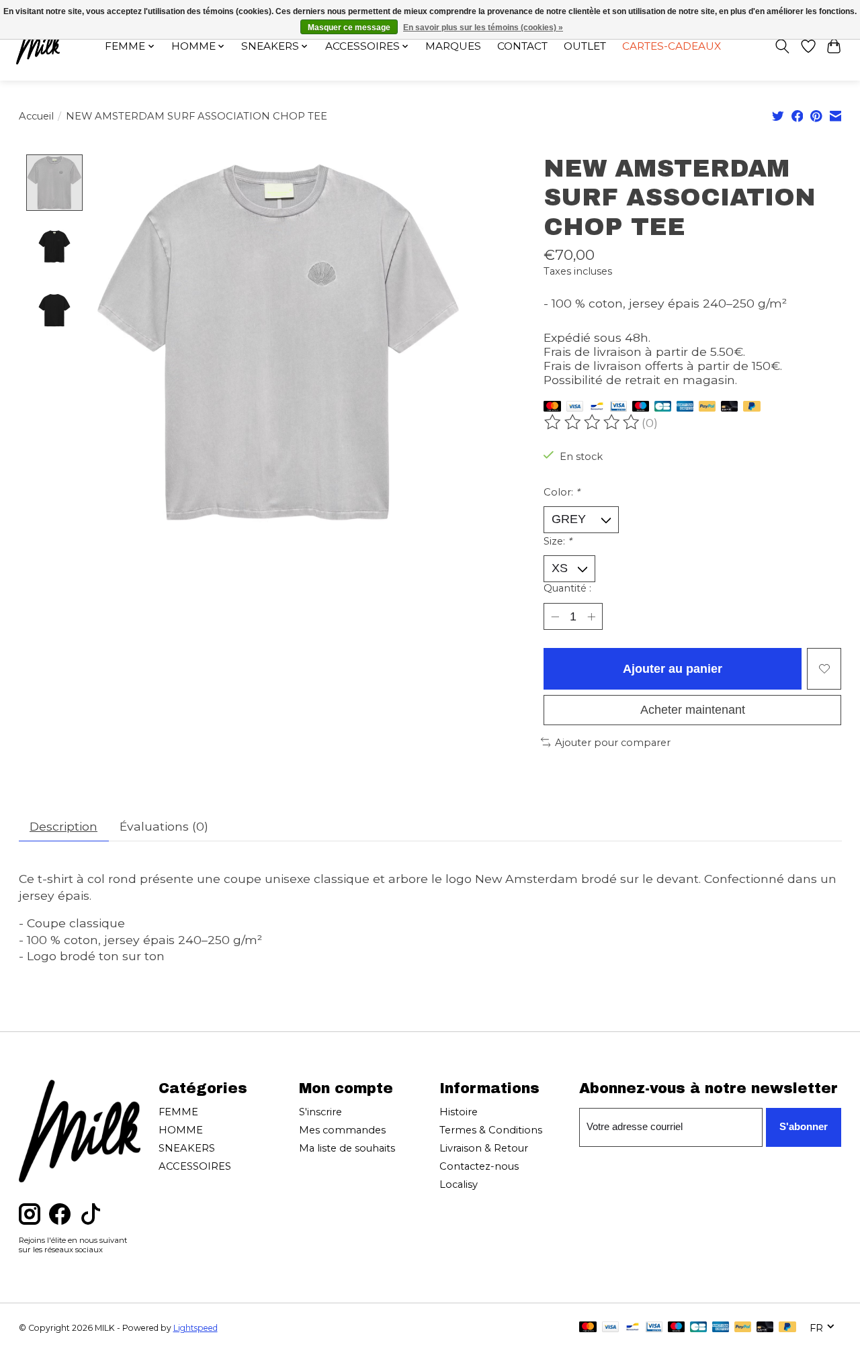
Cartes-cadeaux (671, 46)
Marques (453, 46)
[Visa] (575, 407)
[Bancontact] (597, 407)
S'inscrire (320, 1112)
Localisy (458, 1184)
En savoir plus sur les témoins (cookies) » (483, 27)
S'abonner (803, 1126)
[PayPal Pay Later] (752, 407)
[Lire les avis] (593, 422)
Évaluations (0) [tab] (164, 826)
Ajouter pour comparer (613, 743)
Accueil (36, 116)
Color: (562, 492)
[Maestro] (641, 407)
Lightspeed (195, 1328)
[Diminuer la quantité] (555, 616)
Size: (558, 541)
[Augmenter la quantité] (592, 616)
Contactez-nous (479, 1166)
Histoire (458, 1112)
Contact (522, 46)
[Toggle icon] (781, 46)
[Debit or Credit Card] (729, 407)
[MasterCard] (552, 407)
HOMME (181, 1130)
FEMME (178, 1112)
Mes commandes (342, 1130)
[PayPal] (707, 407)
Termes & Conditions (490, 1130)
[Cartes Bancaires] (662, 407)
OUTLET (585, 46)
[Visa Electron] (618, 407)
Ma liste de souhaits (347, 1148)
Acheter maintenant (692, 709)
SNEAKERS (187, 1148)
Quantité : (567, 588)
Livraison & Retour (483, 1148)
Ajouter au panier (672, 668)
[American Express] (685, 407)
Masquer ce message (349, 27)
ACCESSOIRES (195, 1166)
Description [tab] (63, 826)
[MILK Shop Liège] (38, 46)
